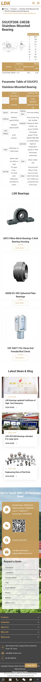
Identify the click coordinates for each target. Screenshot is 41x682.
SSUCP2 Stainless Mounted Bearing (16, 11)
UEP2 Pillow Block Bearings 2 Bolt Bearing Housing (20, 240)
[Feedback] (30, 679)
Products (14, 9)
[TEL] (17, 679)
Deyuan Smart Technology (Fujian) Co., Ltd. (23, 666)
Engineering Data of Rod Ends (17, 472)
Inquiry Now (31, 665)
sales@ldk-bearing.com (13, 653)
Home (6, 9)
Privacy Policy (23, 672)
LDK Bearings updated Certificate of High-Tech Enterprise (20, 401)
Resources (5, 637)
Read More (19, 248)
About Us (5, 627)
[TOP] (37, 679)
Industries (5, 622)
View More (11, 407)
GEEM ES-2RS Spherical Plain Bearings (20, 295)
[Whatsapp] (3, 679)
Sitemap (14, 672)
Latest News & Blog (20, 371)
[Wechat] (23, 679)
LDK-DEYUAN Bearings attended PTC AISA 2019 (19, 437)
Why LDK (5, 632)
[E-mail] (10, 679)
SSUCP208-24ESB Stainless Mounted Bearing (20, 13)
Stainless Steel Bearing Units (29, 9)
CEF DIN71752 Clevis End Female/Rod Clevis (20, 350)
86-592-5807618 (11, 658)
